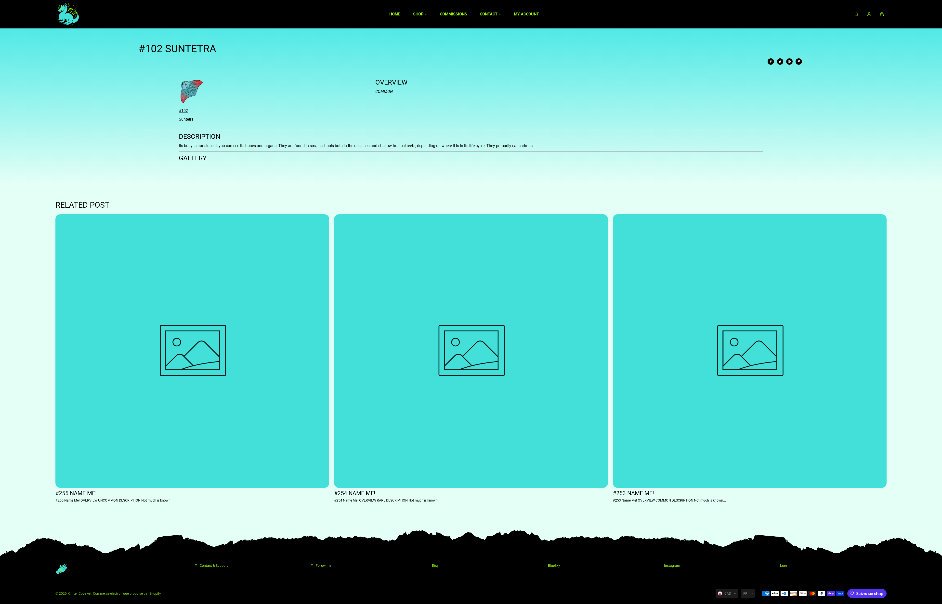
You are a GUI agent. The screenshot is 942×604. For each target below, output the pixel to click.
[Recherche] (856, 14)
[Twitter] (780, 61)
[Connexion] (869, 14)
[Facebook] (770, 61)
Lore (783, 565)
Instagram (672, 565)
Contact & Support (214, 565)
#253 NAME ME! (633, 493)
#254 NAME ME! (354, 493)
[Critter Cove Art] (67, 14)
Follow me (323, 565)
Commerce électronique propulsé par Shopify (127, 593)
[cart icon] (882, 14)
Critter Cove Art (80, 593)
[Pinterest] (789, 61)
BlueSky (554, 565)
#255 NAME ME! (76, 493)
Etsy (435, 565)
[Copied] (798, 61)
